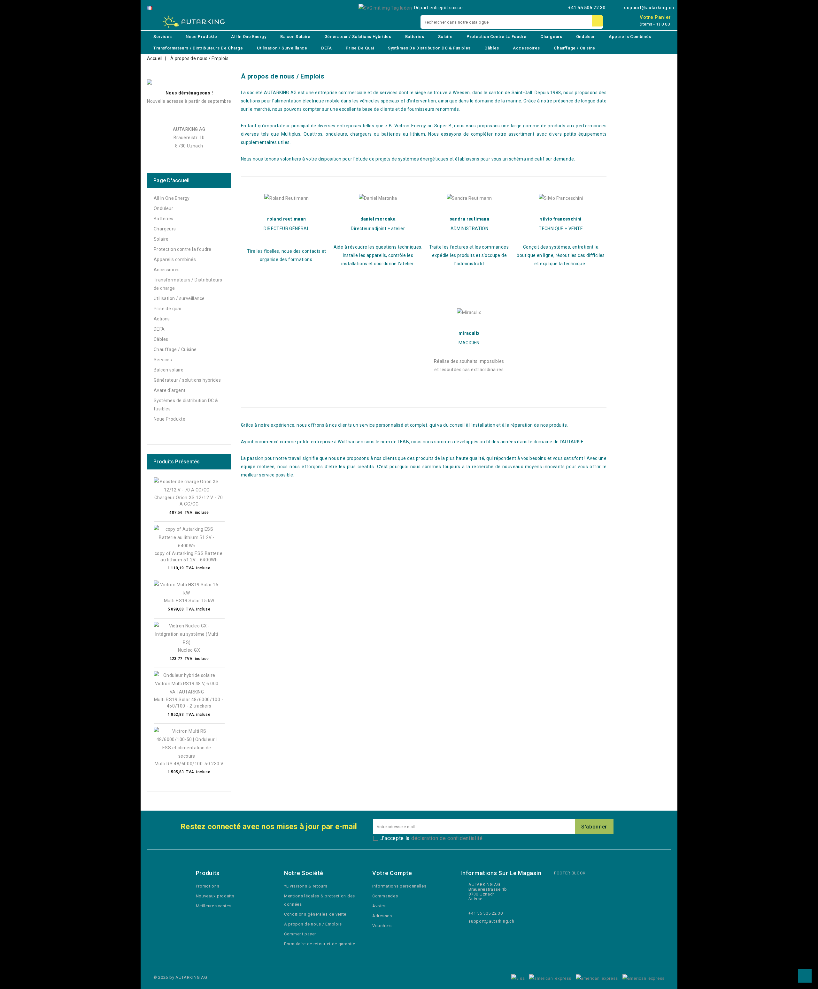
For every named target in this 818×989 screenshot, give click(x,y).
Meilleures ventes (214, 905)
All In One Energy (248, 36)
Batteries (414, 36)
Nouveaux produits (215, 896)
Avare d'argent (170, 390)
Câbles (491, 48)
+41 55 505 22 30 (587, 7)
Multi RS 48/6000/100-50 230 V (189, 763)
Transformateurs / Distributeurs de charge (198, 48)
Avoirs (378, 905)
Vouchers (382, 925)
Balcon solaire (295, 36)
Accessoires (526, 48)
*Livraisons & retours (306, 886)
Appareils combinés (630, 36)
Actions (162, 318)
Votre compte (392, 873)
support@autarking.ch (649, 7)
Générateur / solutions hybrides (357, 36)
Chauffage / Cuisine (574, 48)
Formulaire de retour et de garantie (319, 943)
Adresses (382, 915)
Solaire (445, 36)
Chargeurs (551, 36)
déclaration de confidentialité (447, 838)
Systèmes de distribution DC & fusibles (429, 48)
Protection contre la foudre (496, 36)
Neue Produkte (201, 36)
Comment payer (300, 934)
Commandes (385, 896)
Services (162, 36)
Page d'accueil (171, 180)
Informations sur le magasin (500, 873)
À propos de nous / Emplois (313, 924)
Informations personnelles (399, 886)
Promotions (208, 886)
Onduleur (585, 36)
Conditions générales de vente (315, 914)
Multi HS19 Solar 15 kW (189, 600)
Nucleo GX (189, 650)
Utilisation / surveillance (282, 48)
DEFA (326, 48)
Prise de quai (360, 48)
